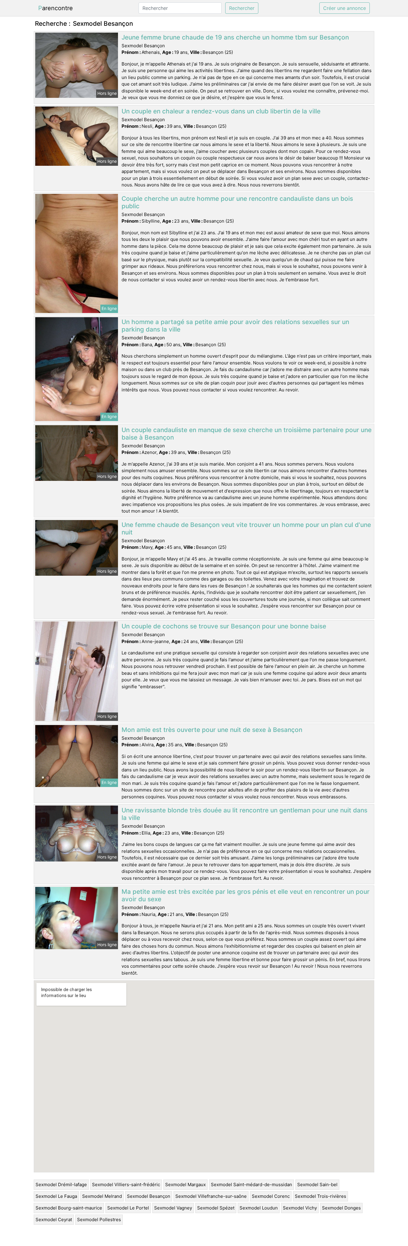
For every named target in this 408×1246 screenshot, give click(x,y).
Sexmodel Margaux (185, 1184)
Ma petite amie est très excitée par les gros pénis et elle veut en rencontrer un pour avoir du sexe (245, 895)
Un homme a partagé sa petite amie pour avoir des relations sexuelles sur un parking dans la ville (235, 325)
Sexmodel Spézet (215, 1208)
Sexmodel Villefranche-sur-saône (211, 1196)
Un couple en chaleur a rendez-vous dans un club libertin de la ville (221, 111)
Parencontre (55, 8)
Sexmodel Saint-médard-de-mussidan (251, 1184)
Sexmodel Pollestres (99, 1219)
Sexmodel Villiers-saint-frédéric (126, 1184)
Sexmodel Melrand (102, 1196)
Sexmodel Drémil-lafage (61, 1184)
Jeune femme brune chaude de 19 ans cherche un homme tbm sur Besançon (235, 37)
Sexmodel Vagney (173, 1208)
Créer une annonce (344, 8)
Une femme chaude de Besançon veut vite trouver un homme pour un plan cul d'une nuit (246, 528)
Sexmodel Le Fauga (56, 1196)
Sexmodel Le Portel (128, 1208)
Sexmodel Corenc (271, 1196)
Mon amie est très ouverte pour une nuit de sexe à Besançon (212, 729)
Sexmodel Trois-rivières (320, 1196)
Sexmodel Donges (341, 1208)
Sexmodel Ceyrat (54, 1219)
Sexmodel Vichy (300, 1208)
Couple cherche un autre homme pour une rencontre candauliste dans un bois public (237, 202)
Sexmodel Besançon (148, 1196)
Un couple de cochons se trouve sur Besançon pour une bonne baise (224, 626)
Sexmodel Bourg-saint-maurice (69, 1208)
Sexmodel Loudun (259, 1208)
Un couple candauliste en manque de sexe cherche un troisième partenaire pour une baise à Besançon (247, 433)
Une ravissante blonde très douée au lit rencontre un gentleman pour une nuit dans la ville (244, 813)
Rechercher (241, 8)
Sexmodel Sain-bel (317, 1184)
